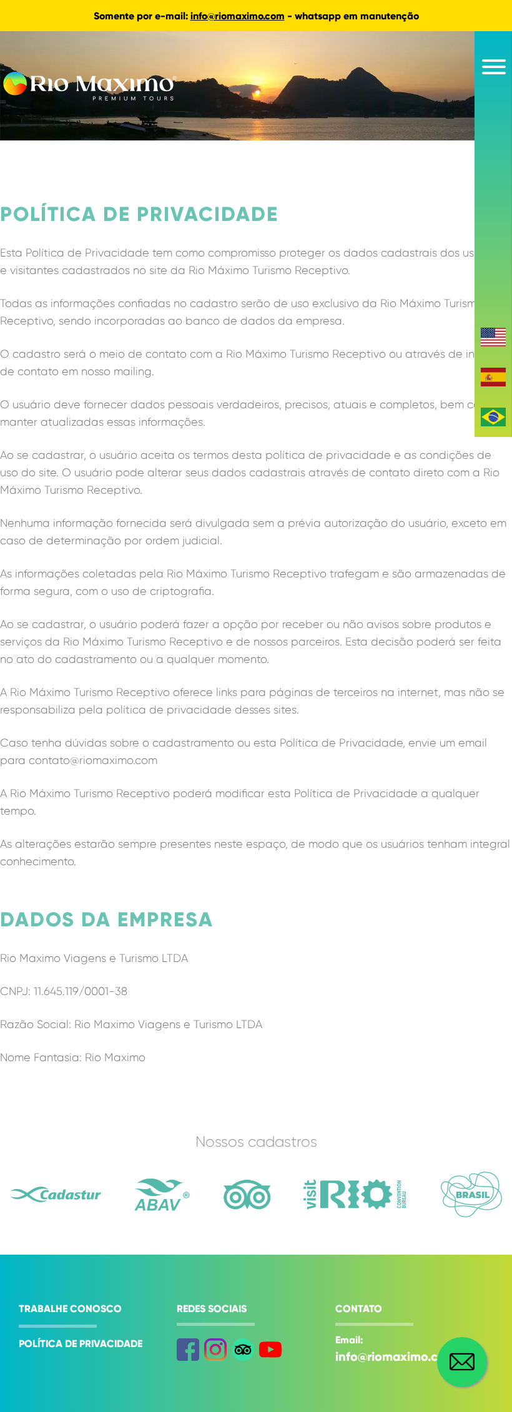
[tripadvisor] (243, 1349)
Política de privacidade (80, 1344)
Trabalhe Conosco (70, 1309)
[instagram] (215, 1349)
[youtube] (270, 1349)
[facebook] (188, 1349)
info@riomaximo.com (237, 16)
